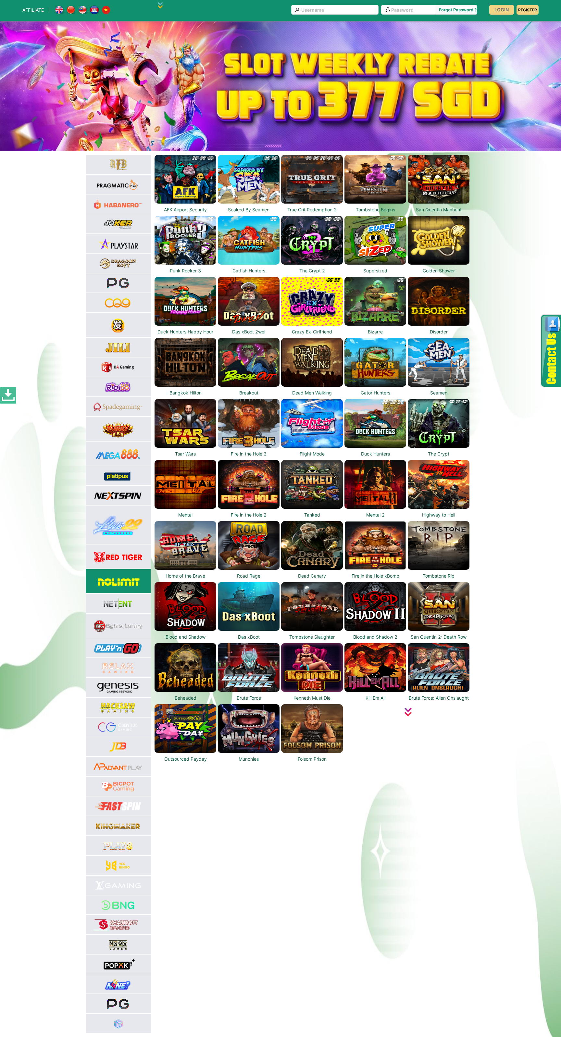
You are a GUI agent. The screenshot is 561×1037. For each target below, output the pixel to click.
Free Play (185, 185)
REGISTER (527, 9)
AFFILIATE (33, 10)
